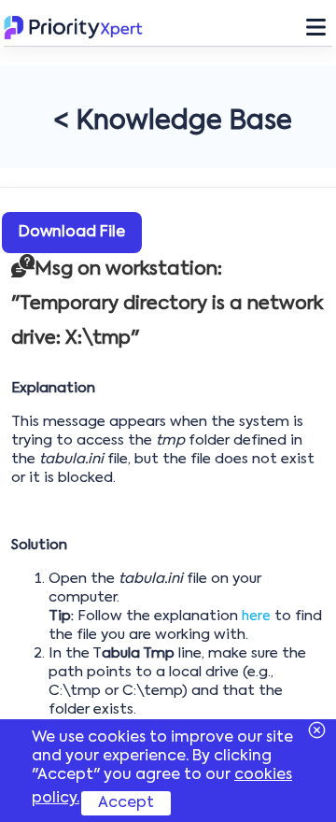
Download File (72, 232)
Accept (126, 803)
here (256, 616)
